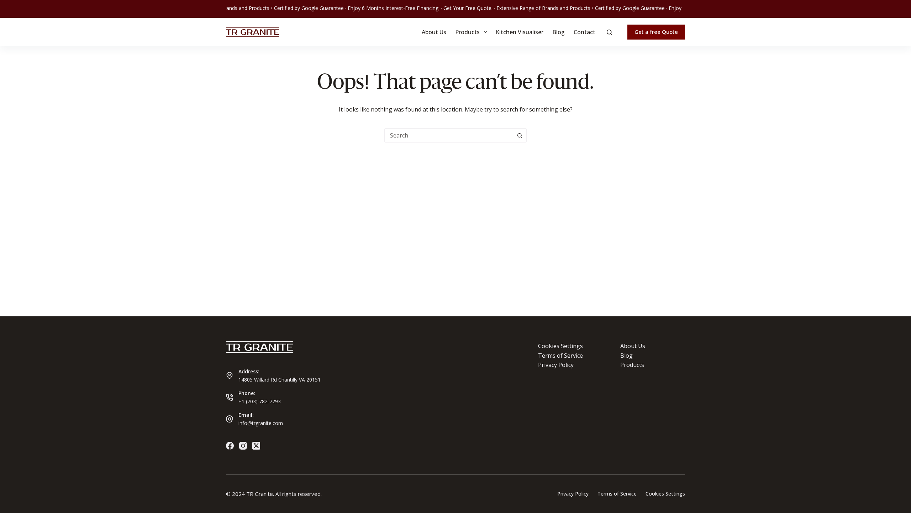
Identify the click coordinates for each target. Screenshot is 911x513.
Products (467, 32)
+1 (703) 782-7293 (259, 401)
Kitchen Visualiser (519, 32)
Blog (558, 32)
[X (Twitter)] (256, 446)
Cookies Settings (560, 346)
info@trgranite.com (260, 423)
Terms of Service (560, 355)
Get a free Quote (656, 31)
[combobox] (449, 135)
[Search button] (519, 135)
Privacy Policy (556, 365)
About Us (434, 32)
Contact (584, 32)
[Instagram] (243, 446)
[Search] (609, 32)
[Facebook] (230, 446)
